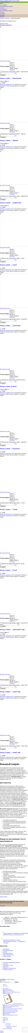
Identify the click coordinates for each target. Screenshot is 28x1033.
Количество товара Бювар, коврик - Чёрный (13, 133)
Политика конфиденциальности (11, 962)
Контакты (5, 966)
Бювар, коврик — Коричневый (10, 78)
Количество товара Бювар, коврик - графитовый (15, 196)
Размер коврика (4, 66)
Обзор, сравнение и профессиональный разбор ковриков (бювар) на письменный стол (15, 934)
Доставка (8, 1025)
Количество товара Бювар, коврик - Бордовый (14, 442)
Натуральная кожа (8, 950)
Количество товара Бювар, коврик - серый (13, 258)
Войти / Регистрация (7, 1028)
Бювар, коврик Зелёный (8, 386)
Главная (2, 15)
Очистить (12, 70)
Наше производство (8, 954)
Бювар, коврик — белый (8, 570)
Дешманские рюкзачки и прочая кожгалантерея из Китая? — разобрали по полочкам (14, 941)
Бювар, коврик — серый (8, 265)
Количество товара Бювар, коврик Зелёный (13, 379)
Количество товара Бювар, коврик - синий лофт (14, 746)
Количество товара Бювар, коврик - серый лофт (14, 685)
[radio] (14, 62)
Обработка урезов (8, 953)
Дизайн (5, 952)
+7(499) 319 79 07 (4, 2)
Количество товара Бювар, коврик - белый (13, 563)
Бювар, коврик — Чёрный (9, 140)
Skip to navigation (4, 0)
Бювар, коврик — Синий (8, 509)
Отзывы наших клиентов (11, 1026)
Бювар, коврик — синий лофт (10, 752)
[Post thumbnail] (5, 931)
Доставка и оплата (8, 965)
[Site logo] (7, 7)
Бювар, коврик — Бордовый (10, 448)
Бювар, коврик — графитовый (10, 202)
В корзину (3, 75)
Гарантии (5, 964)
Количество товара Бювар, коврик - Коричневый (15, 71)
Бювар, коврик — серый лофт (10, 691)
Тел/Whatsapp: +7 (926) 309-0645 (13, 921)
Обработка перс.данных (9, 968)
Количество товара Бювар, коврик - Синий (13, 502)
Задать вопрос (3, 896)
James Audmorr (7, 956)
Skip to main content (14, 0)
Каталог (2, 16)
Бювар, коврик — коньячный (10, 325)
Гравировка (6, 949)
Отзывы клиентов (8, 969)
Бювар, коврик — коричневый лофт (12, 629)
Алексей (2, 905)
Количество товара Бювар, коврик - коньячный (14, 319)
